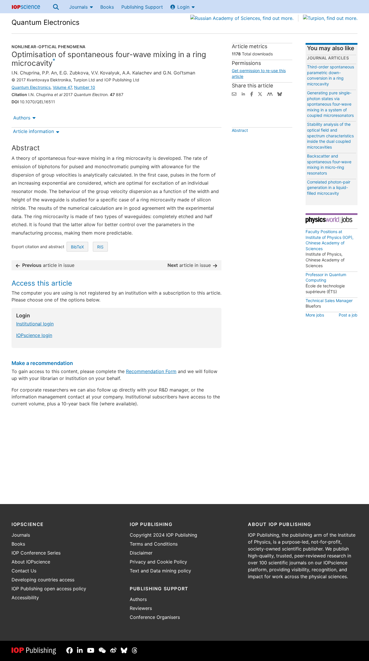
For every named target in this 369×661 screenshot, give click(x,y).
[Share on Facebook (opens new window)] (251, 93)
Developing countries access (43, 580)
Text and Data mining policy (160, 571)
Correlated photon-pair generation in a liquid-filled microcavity (328, 187)
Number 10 (84, 87)
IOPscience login (34, 335)
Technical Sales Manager (329, 300)
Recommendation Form (151, 371)
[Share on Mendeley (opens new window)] (270, 93)
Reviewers (141, 608)
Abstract (240, 130)
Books (107, 7)
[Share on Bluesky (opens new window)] (279, 93)
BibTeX (77, 246)
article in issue (48, 265)
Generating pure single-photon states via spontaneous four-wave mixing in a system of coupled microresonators (330, 104)
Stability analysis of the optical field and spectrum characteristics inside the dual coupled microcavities (330, 135)
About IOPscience (31, 562)
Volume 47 (62, 87)
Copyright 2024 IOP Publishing (163, 535)
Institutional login (35, 324)
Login (183, 7)
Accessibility (25, 597)
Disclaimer (141, 553)
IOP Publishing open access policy (49, 588)
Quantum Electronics (46, 22)
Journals (78, 7)
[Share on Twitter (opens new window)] (260, 93)
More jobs (315, 314)
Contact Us (24, 571)
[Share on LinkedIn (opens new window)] (243, 93)
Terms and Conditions (154, 544)
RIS (100, 246)
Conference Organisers (155, 617)
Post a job (348, 314)
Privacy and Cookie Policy (158, 562)
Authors (21, 118)
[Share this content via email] (234, 93)
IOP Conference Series (36, 553)
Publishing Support (142, 7)
